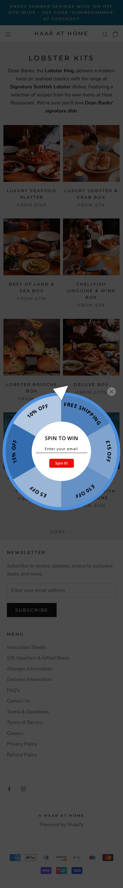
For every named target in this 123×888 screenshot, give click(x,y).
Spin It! (61, 463)
